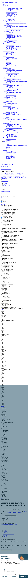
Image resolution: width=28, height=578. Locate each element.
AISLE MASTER (6, 419)
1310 (3, 377)
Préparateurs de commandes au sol (13, 21)
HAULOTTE (5, 448)
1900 (3, 312)
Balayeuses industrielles (11, 52)
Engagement (8, 144)
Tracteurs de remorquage (11, 58)
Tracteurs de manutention (8, 41)
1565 (3, 381)
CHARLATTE (5, 431)
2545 (3, 332)
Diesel (3, 407)
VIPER (3, 494)
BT (3, 427)
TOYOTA (4, 492)
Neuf (3, 200)
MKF (3, 472)
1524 (3, 402)
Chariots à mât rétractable (11, 12)
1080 (3, 385)
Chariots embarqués (10, 19)
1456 (3, 331)
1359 (3, 341)
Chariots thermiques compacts (8, 210)
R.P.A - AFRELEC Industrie (7, 173)
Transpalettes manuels (10, 37)
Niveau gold (19, 512)
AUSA (3, 424)
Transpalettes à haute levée (11, 40)
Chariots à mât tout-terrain (11, 14)
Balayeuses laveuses (6, 295)
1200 (3, 353)
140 (3, 383)
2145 (3, 372)
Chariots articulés (9, 15)
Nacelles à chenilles (10, 45)
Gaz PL (4, 414)
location (5, 531)
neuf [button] (4, 4)
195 (3, 384)
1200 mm (4, 361)
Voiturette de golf (9, 60)
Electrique (4, 410)
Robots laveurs (5, 274)
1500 (3, 339)
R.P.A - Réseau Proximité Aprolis (20, 177)
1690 (3, 404)
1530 (3, 400)
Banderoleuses (5, 296)
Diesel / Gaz (4, 408)
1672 (3, 324)
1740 (3, 396)
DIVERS (4, 437)
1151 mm (4, 350)
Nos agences (8, 148)
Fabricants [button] (3, 418)
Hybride (4, 415)
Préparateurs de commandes (9, 20)
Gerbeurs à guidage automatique (9, 307)
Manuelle (4, 416)
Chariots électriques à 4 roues (12, 10)
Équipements (5, 278)
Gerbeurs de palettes (7, 25)
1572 (3, 313)
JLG (3, 456)
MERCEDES (5, 469)
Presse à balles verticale (11, 65)
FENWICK (4, 442)
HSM (3, 450)
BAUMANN (5, 426)
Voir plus (25, 511)
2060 (3, 351)
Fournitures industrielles (11, 152)
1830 (3, 395)
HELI (3, 449)
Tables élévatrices (10, 64)
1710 (3, 345)
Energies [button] (2, 406)
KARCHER (5, 460)
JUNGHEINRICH (6, 457)
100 (3, 347)
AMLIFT (4, 423)
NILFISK (4, 477)
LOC (3, 465)
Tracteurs (4, 301)
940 (3, 376)
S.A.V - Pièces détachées (8, 532)
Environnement (5, 252)
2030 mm (4, 366)
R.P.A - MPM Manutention (15, 176)
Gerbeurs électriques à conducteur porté (14, 29)
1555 (3, 362)
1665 (3, 364)
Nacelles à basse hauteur (11, 48)
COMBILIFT (5, 434)
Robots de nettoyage (6, 270)
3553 (3, 373)
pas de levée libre (6, 369)
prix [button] (1, 498)
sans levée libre (5, 334)
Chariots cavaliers (10, 57)
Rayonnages (8, 63)
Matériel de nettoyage (8, 51)
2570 (3, 389)
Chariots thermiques (10, 7)
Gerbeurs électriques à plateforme (13, 30)
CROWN (4, 435)
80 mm (3, 316)
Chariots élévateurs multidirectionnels (14, 8)
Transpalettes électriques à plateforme (14, 36)
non (3, 330)
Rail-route (8, 59)
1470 (3, 398)
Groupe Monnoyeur (10, 142)
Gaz (3, 412)
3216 (3, 357)
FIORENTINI (5, 443)
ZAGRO (4, 496)
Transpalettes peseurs (10, 38)
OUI (3, 311)
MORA (4, 476)
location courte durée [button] (7, 104)
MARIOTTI (5, 468)
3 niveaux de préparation (11, 512)
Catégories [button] (3, 204)
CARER (4, 429)
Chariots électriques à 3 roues (12, 9)
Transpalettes (6, 31)
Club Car (4, 433)
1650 (3, 391)
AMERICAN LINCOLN (7, 422)
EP (2, 441)
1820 (3, 322)
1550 (3, 342)
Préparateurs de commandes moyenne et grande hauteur (14, 228)
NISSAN (4, 479)
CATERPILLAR (6, 430)
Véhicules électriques (6, 304)
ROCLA (4, 484)
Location (4, 203)
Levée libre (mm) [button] (4, 309)
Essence (4, 411)
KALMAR (4, 458)
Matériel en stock (6, 293)
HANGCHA (5, 446)
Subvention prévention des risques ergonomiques (16, 145)
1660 (3, 337)
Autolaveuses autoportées (11, 98)
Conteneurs (8, 62)
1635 (3, 343)
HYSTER (4, 452)
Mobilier (4, 254)
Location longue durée (11, 155)
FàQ (7, 146)
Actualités (8, 147)
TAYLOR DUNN (6, 490)
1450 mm (4, 335)
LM (3, 464)
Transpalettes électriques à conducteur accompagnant (13, 239)
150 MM (4, 358)
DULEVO (4, 439)
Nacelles (5, 43)
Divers (4, 56)
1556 (3, 327)
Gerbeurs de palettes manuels (8, 232)
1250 (3, 326)
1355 (3, 354)
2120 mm (4, 365)
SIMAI (3, 486)
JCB (3, 454)
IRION (3, 453)
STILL (3, 487)
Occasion (4, 201)
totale (3, 323)
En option (4, 315)
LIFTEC (4, 462)
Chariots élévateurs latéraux (12, 16)
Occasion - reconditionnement (12, 153)
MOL (3, 475)
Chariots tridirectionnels (11, 13)
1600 (3, 380)
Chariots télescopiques (11, 18)
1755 (3, 346)
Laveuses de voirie (6, 277)
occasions (5, 530)
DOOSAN (4, 438)
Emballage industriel (6, 251)
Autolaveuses (9, 53)
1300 (3, 394)
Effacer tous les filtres (5, 191)
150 (3, 319)
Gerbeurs (4, 299)
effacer (2, 499)
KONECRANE (5, 461)
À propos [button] (5, 141)
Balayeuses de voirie (10, 54)
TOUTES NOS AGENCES (6, 550)
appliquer (7, 499)
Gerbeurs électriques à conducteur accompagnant (16, 26)
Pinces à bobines (5, 280)
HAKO (3, 445)
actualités (5, 535)
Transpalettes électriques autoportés (13, 35)
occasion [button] (5, 67)
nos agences (5, 536)
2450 (3, 360)
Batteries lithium (9, 151)
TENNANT (4, 491)
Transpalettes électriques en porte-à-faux (10, 242)
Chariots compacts (6, 221)
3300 (3, 338)
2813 (3, 392)
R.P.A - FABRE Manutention (12, 174)
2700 (3, 388)
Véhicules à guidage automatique (9, 305)
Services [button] (5, 150)
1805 (3, 368)
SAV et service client (10, 157)
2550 (3, 375)
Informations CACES (10, 158)
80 (2, 317)
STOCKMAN (5, 488)
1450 (3, 349)
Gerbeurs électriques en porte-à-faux (14, 27)
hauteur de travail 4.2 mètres (8, 320)
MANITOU (4, 467)
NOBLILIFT (5, 480)
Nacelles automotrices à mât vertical (13, 46)
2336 (3, 370)
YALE (3, 495)
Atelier (3, 250)
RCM (3, 483)
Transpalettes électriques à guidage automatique (12, 308)
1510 (3, 403)
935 (3, 379)
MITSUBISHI (5, 471)
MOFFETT (4, 473)
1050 (3, 328)
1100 (3, 387)
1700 (3, 356)
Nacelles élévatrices (6, 300)
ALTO (3, 420)
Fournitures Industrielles (8, 534)
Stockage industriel (6, 255)
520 (3, 399)
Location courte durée (10, 156)
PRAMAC (4, 481)
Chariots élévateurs (7, 5)
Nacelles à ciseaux (10, 47)
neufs (4, 529)
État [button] (1, 197)
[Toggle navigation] (1, 1)
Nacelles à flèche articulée (11, 49)
